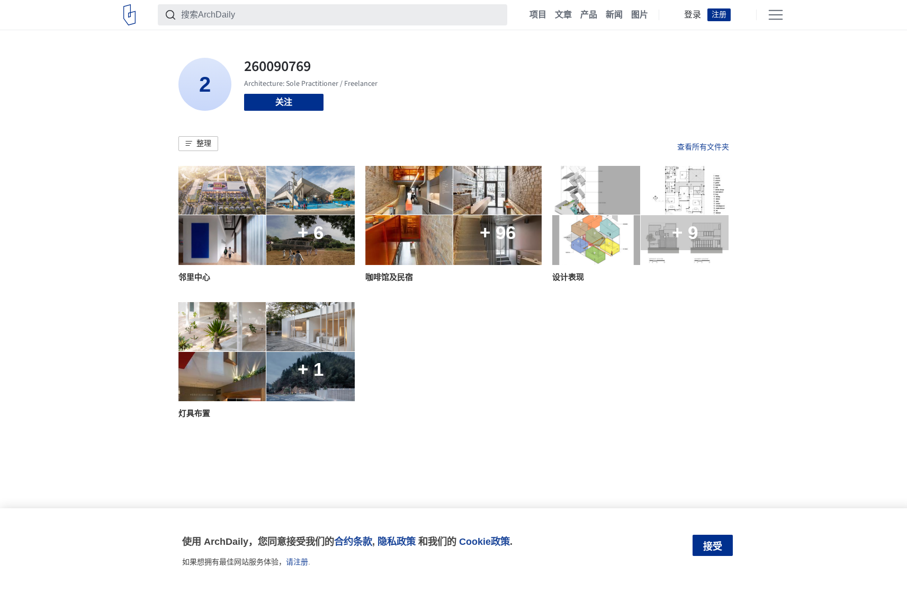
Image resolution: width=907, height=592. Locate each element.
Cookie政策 (484, 541)
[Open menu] (775, 14)
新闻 (614, 15)
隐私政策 (397, 541)
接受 (712, 546)
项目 (537, 15)
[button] (198, 143)
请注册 (297, 562)
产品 (588, 15)
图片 (639, 15)
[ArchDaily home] (129, 14)
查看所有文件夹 (703, 147)
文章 (563, 15)
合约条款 (353, 541)
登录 (692, 15)
